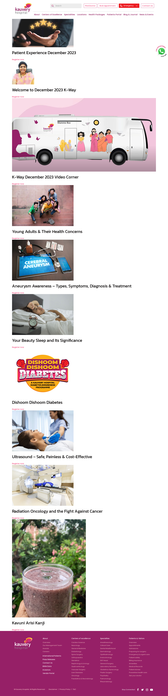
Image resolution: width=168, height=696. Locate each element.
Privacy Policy (65, 689)
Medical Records (136, 666)
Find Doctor (90, 5)
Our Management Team (52, 645)
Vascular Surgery (78, 669)
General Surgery (106, 663)
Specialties (104, 638)
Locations (82, 14)
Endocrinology (106, 657)
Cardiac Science (78, 642)
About (37, 14)
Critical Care (105, 645)
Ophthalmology (106, 654)
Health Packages (97, 14)
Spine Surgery (77, 654)
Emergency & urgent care (139, 654)
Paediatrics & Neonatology (82, 678)
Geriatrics (75, 660)
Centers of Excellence (52, 14)
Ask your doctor (135, 675)
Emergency (129, 5)
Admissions (133, 648)
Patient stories (134, 669)
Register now (18, 59)
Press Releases (49, 659)
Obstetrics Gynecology (109, 669)
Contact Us (147, 5)
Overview (46, 642)
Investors (46, 670)
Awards (46, 648)
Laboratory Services (108, 666)
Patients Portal (114, 14)
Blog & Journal (130, 14)
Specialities (69, 14)
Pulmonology (105, 678)
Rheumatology (106, 681)
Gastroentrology (78, 666)
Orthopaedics (77, 657)
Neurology (75, 645)
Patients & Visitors (136, 638)
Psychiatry (104, 675)
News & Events (146, 14)
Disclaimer (53, 689)
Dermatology (105, 651)
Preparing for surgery (137, 651)
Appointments (134, 645)
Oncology (75, 675)
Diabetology (76, 651)
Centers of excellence (81, 638)
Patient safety (134, 657)
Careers (46, 651)
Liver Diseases (77, 672)
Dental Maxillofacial (108, 648)
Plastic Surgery (106, 672)
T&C (74, 689)
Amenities (133, 663)
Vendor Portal (48, 673)
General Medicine (78, 648)
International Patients (52, 656)
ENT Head (104, 660)
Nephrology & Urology (80, 663)
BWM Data (47, 666)
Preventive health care (138, 672)
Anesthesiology (106, 642)
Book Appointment (108, 6)
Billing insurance (135, 660)
